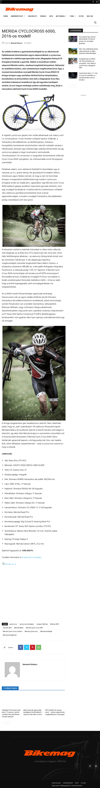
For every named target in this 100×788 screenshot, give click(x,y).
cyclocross (13, 624)
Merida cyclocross (31, 631)
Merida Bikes (18, 628)
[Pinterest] (32, 647)
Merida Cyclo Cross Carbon (12, 631)
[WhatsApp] (38, 647)
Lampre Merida (42, 624)
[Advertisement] (67, 9)
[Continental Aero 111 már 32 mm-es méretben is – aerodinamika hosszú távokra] (72, 75)
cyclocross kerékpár (27, 624)
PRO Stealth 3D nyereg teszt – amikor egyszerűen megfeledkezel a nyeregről (55, 712)
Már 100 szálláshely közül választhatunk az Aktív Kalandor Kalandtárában (88, 51)
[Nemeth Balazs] (3, 43)
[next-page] (7, 723)
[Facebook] (93, 2)
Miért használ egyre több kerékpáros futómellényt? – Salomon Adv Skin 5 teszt (33, 712)
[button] (95, 22)
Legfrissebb (75, 31)
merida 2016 (7, 628)
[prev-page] (3, 723)
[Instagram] (96, 2)
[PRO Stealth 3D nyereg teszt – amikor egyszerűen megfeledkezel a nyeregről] (55, 700)
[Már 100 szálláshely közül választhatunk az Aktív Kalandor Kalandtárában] (72, 51)
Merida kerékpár (46, 631)
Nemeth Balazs (17, 43)
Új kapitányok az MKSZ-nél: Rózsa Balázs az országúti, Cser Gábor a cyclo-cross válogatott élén (87, 63)
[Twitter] (26, 647)
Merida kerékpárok (10, 635)
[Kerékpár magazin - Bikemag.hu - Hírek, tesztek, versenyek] (19, 9)
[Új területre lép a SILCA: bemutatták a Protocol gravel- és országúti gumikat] (72, 39)
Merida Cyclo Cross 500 (34, 628)
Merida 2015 (54, 624)
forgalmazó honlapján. (31, 557)
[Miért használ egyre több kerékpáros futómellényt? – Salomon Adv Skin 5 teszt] (33, 700)
